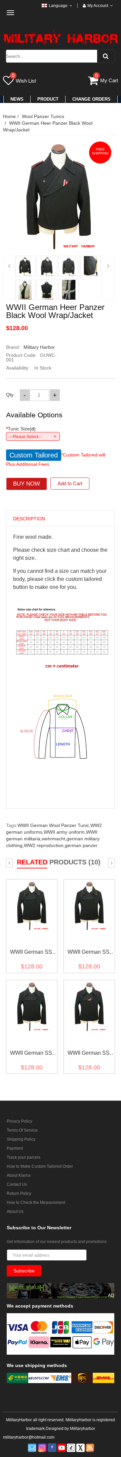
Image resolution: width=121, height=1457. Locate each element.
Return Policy (19, 1193)
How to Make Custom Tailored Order (40, 1166)
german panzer (81, 845)
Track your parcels (23, 1157)
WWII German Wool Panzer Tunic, (53, 825)
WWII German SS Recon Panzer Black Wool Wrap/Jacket (88, 953)
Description (29, 518)
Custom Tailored (33, 455)
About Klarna (19, 1175)
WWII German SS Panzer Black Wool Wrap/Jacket (89, 1054)
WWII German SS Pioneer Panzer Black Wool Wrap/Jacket (31, 1054)
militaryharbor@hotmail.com (28, 1437)
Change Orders (91, 99)
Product (47, 99)
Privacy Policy (19, 1121)
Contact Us (17, 1184)
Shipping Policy (21, 1139)
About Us (15, 1211)
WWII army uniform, (65, 832)
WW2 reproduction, (44, 845)
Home (9, 116)
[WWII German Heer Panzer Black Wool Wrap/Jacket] (25, 266)
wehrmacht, (54, 838)
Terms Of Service (22, 1130)
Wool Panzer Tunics (43, 116)
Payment (15, 1148)
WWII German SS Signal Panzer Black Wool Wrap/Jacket (31, 953)
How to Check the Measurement (36, 1202)
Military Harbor (39, 347)
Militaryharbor (82, 1428)
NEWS (17, 99)
